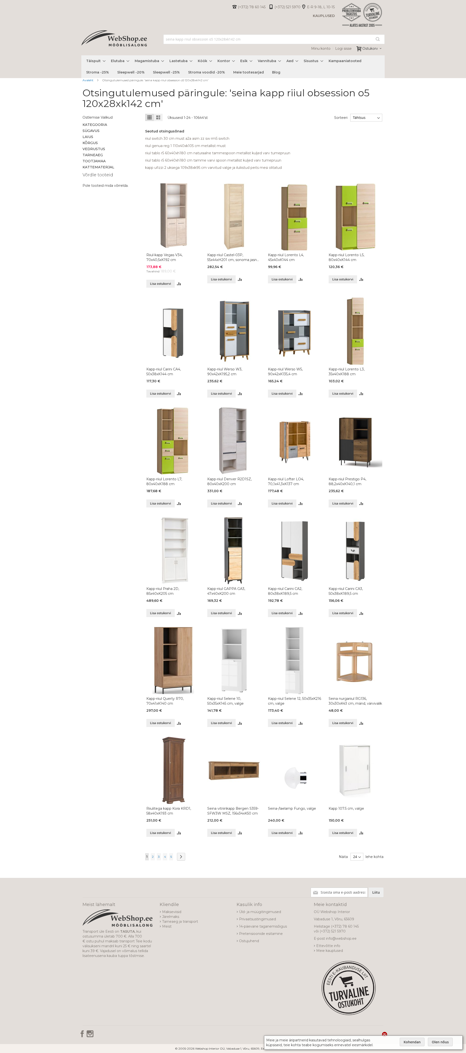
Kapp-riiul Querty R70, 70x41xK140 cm (165, 701)
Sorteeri (341, 117)
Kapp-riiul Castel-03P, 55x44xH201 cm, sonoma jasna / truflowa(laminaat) (233, 257)
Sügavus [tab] (91, 131)
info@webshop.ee (341, 938)
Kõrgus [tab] (90, 143)
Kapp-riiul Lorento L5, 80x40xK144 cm (346, 257)
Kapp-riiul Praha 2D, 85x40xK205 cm (162, 591)
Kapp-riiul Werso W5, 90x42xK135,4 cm (285, 371)
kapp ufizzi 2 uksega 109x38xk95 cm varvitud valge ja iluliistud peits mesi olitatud (213, 167)
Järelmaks (170, 916)
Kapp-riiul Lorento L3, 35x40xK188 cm (347, 371)
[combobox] (274, 39)
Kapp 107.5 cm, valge (346, 808)
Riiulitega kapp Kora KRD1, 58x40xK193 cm (168, 811)
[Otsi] (377, 39)
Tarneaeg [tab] (93, 155)
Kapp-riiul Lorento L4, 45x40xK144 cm (286, 257)
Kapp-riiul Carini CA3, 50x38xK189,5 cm (346, 591)
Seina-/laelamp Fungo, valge (292, 808)
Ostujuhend (249, 941)
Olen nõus (440, 1042)
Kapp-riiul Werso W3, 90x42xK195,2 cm (224, 371)
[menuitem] (94, 61)
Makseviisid (171, 912)
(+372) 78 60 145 (252, 7)
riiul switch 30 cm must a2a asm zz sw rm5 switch (187, 138)
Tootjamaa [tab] (94, 161)
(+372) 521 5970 (287, 7)
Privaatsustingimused (257, 919)
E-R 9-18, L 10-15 (321, 7)
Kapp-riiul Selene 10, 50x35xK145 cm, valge (225, 701)
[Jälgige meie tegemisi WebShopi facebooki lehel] (83, 1035)
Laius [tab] (88, 137)
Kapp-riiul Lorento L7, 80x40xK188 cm (164, 481)
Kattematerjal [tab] (98, 167)
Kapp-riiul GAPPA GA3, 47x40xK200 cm (226, 591)
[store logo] (114, 43)
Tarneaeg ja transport (180, 921)
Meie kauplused (329, 950)
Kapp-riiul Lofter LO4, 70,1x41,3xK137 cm (286, 481)
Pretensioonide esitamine (261, 933)
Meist (167, 926)
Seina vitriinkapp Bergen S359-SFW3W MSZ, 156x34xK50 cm (233, 811)
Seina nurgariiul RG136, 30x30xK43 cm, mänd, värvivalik (355, 701)
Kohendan (412, 1042)
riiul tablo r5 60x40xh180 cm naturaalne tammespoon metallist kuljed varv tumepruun (217, 153)
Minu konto (321, 48)
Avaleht (88, 80)
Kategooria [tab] (95, 124)
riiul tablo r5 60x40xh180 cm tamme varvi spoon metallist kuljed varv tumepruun (213, 160)
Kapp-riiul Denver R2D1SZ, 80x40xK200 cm (229, 481)
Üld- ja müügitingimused (260, 912)
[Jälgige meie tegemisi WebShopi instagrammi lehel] (90, 1035)
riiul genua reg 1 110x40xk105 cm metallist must (185, 146)
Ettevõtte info (328, 946)
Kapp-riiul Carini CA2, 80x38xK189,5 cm (285, 591)
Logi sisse (343, 48)
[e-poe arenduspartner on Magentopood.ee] (384, 1034)
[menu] (233, 66)
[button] (179, 283)
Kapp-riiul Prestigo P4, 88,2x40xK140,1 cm (347, 481)
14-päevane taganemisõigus (263, 926)
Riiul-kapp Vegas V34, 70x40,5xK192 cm (164, 257)
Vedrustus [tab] (94, 149)
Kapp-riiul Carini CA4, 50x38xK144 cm (163, 371)
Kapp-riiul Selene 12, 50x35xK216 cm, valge (294, 701)
